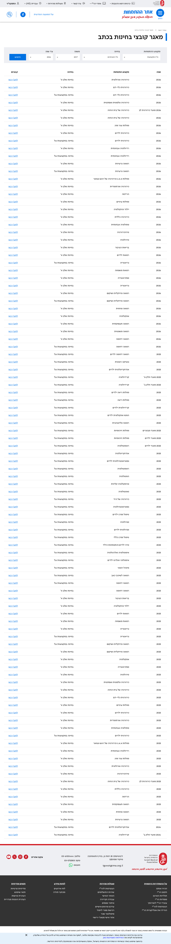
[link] (158, 3)
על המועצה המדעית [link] (43, 14)
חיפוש (18, 57)
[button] (122, 3)
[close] (26, 936)
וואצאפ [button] (77, 865)
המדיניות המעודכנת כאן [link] (113, 938)
